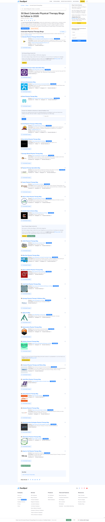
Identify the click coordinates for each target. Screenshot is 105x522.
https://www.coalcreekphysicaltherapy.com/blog (42, 286)
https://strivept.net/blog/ (37, 395)
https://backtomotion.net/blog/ (38, 271)
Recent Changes (81, 499)
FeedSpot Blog (81, 503)
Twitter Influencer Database (36, 512)
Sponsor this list (34, 28)
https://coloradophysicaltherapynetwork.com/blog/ (42, 38)
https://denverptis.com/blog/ (38, 69)
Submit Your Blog (25, 28)
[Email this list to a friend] (32, 20)
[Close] (104, 517)
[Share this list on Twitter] (26, 20)
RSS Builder (61, 503)
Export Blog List (31, 236)
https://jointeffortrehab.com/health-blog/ (40, 381)
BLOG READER (76, 1)
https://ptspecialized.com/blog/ (38, 141)
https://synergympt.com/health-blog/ (39, 155)
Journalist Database (35, 503)
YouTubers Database (35, 506)
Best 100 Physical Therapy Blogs (29, 474)
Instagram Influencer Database (37, 510)
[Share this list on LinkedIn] (28, 20)
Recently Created (81, 501)
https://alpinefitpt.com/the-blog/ (39, 314)
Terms (19, 506)
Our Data (19, 497)
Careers (22, 499)
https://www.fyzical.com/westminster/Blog (41, 84)
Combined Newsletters (63, 497)
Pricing (82, 1)
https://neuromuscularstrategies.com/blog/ (41, 424)
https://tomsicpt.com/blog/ (37, 184)
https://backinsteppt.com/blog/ (38, 198)
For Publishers (51, 495)
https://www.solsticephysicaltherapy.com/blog (41, 343)
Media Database (51, 499)
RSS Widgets (61, 499)
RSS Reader (50, 497)
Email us (24, 62)
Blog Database (34, 497)
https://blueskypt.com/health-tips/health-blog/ (41, 257)
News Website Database (36, 508)
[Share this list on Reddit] (30, 20)
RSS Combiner (62, 501)
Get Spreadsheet (25, 360)
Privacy (19, 503)
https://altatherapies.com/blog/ (38, 125)
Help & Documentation (83, 497)
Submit (23, 119)
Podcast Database (35, 499)
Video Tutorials (81, 495)
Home (51, 1)
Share (22, 20)
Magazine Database (35, 501)
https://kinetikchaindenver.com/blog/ (39, 212)
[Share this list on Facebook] (24, 20)
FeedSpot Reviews (21, 501)
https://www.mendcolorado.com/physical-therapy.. (42, 98)
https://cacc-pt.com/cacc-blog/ (38, 242)
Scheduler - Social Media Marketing (66, 506)
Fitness (27, 5)
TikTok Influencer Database (36, 514)
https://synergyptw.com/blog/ (38, 300)
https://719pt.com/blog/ (37, 438)
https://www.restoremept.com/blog (39, 410)
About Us (19, 495)
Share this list (24, 479)
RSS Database (34, 495)
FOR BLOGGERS (56, 1)
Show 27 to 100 (26, 465)
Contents (31, 18)
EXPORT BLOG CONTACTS (66, 1)
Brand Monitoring (62, 495)
